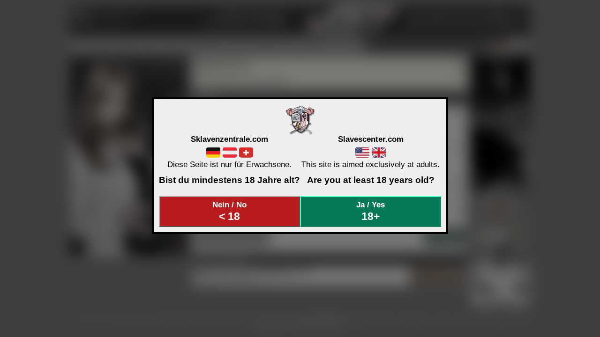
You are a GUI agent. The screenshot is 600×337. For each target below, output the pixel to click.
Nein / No (229, 211)
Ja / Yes (370, 211)
